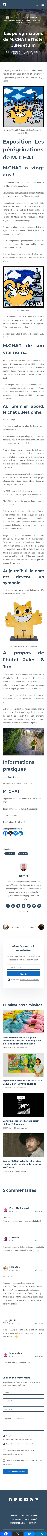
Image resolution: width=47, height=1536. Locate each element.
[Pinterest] (31, 1499)
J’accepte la (25, 979)
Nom (8, 1392)
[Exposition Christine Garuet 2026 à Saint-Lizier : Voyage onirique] (23, 1065)
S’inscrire (23, 973)
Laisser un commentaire (15, 1471)
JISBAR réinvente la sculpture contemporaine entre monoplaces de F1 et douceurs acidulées (22, 1040)
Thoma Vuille (11, 186)
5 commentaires (23, 23)
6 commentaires (20, 1087)
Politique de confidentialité (23, 1519)
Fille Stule (15, 1267)
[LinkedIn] (26, 1499)
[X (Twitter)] (15, 1499)
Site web (8, 1409)
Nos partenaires (17, 1523)
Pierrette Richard (19, 1208)
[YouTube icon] (39, 906)
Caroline (14, 1237)
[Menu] (43, 4)
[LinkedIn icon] (13, 906)
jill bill (12, 1320)
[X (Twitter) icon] (23, 906)
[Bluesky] (15, 833)
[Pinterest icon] (34, 906)
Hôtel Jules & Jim (10, 777)
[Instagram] (20, 1499)
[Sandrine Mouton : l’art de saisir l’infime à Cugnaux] (23, 1105)
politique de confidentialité (29, 979)
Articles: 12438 (23, 912)
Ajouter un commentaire (15, 1418)
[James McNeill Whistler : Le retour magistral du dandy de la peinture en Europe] (23, 1145)
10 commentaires (20, 1047)
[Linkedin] (20, 833)
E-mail (8, 1400)
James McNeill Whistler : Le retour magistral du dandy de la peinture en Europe (22, 1164)
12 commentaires (20, 1128)
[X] (10, 833)
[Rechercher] (37, 5)
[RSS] (36, 1499)
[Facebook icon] (8, 906)
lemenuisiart (16, 1353)
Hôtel (10, 854)
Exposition (35, 20)
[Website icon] (18, 906)
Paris (24, 854)
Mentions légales (29, 1516)
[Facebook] (5, 833)
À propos (13, 1516)
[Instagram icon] (29, 906)
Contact (32, 1523)
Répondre (39, 1211)
